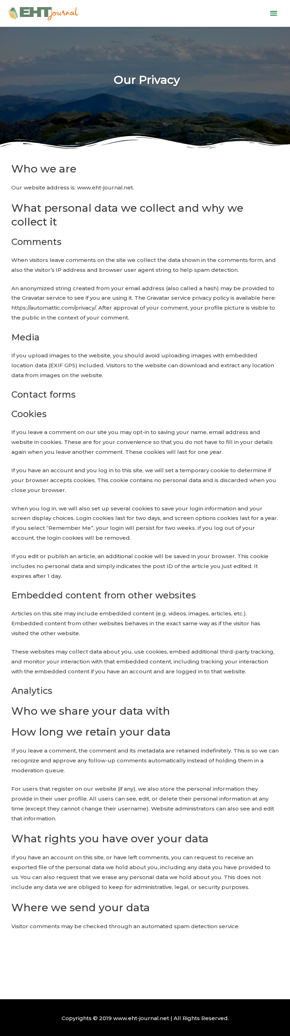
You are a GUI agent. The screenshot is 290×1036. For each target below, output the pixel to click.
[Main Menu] (274, 13)
